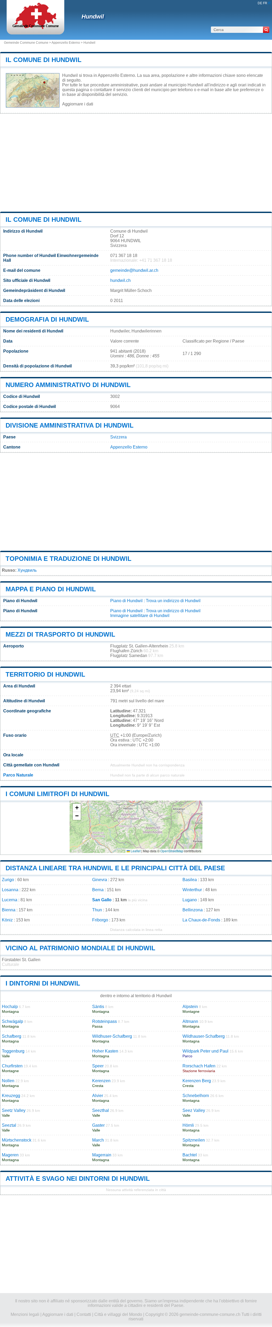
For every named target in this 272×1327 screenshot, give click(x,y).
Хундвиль (27, 570)
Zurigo (8, 879)
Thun (97, 910)
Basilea (189, 879)
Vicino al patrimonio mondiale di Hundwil (80, 948)
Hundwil (93, 16)
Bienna (8, 910)
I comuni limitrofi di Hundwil (57, 793)
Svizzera (118, 437)
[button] (77, 808)
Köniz (7, 920)
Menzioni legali (25, 1314)
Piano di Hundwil (126, 600)
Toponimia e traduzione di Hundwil (68, 558)
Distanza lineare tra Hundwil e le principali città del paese (115, 868)
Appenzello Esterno (66, 43)
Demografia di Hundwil (47, 319)
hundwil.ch (120, 280)
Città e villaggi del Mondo (118, 1314)
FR (265, 3)
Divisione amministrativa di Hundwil (70, 425)
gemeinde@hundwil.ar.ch (134, 270)
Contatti (83, 1314)
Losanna (10, 889)
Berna (98, 889)
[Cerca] (266, 29)
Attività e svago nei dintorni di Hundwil (78, 1178)
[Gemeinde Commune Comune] (35, 27)
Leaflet (135, 851)
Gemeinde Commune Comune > (28, 43)
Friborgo (100, 920)
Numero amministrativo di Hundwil (68, 384)
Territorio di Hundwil (45, 674)
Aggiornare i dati (77, 104)
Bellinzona (192, 910)
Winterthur (192, 889)
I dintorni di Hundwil (43, 983)
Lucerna (9, 900)
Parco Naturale (18, 775)
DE (260, 3)
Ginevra (99, 879)
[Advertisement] (136, 163)
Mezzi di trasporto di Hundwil (60, 634)
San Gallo (102, 900)
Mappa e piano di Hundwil (51, 589)
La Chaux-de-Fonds (201, 920)
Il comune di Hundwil (44, 59)
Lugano (189, 900)
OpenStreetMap (171, 851)
